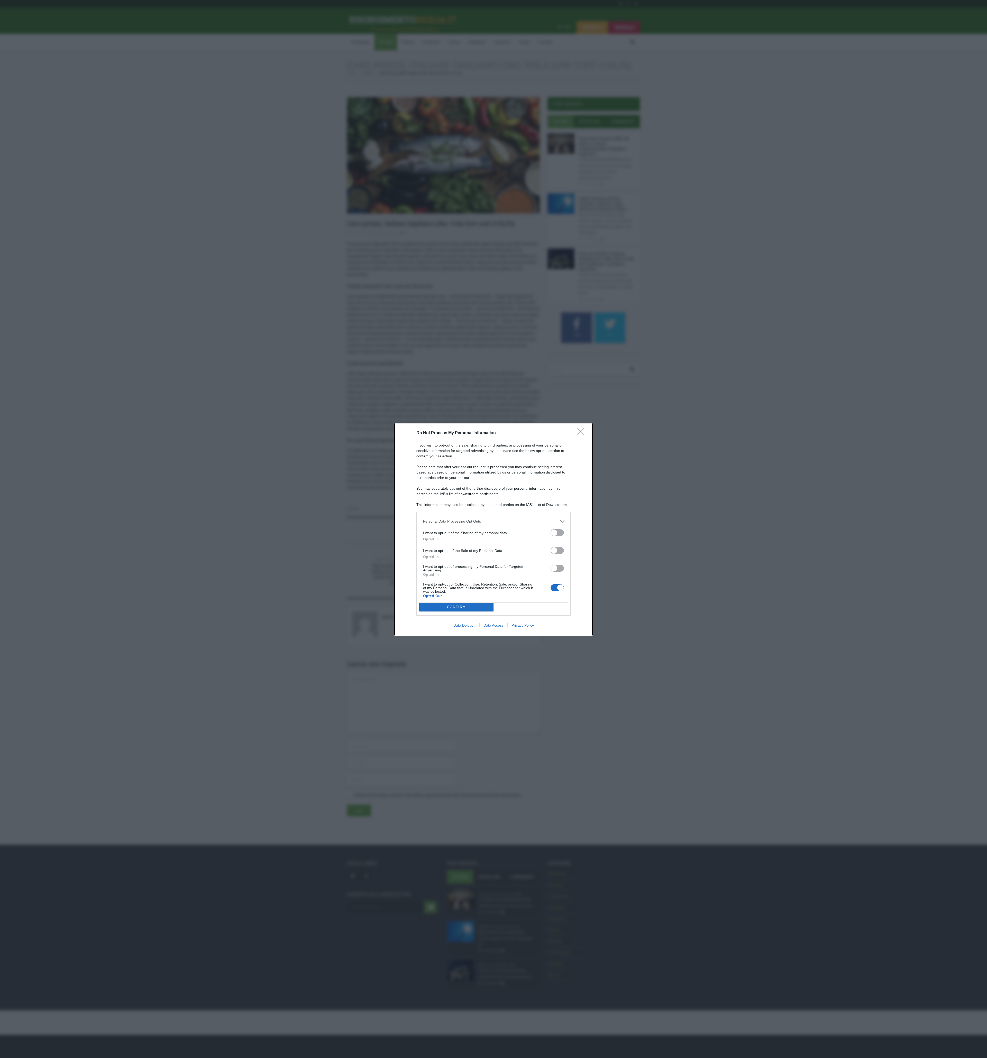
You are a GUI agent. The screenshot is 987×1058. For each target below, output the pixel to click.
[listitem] (493, 521)
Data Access (493, 625)
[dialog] (493, 529)
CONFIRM (456, 607)
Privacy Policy (522, 625)
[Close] (582, 433)
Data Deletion (464, 625)
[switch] (557, 532)
